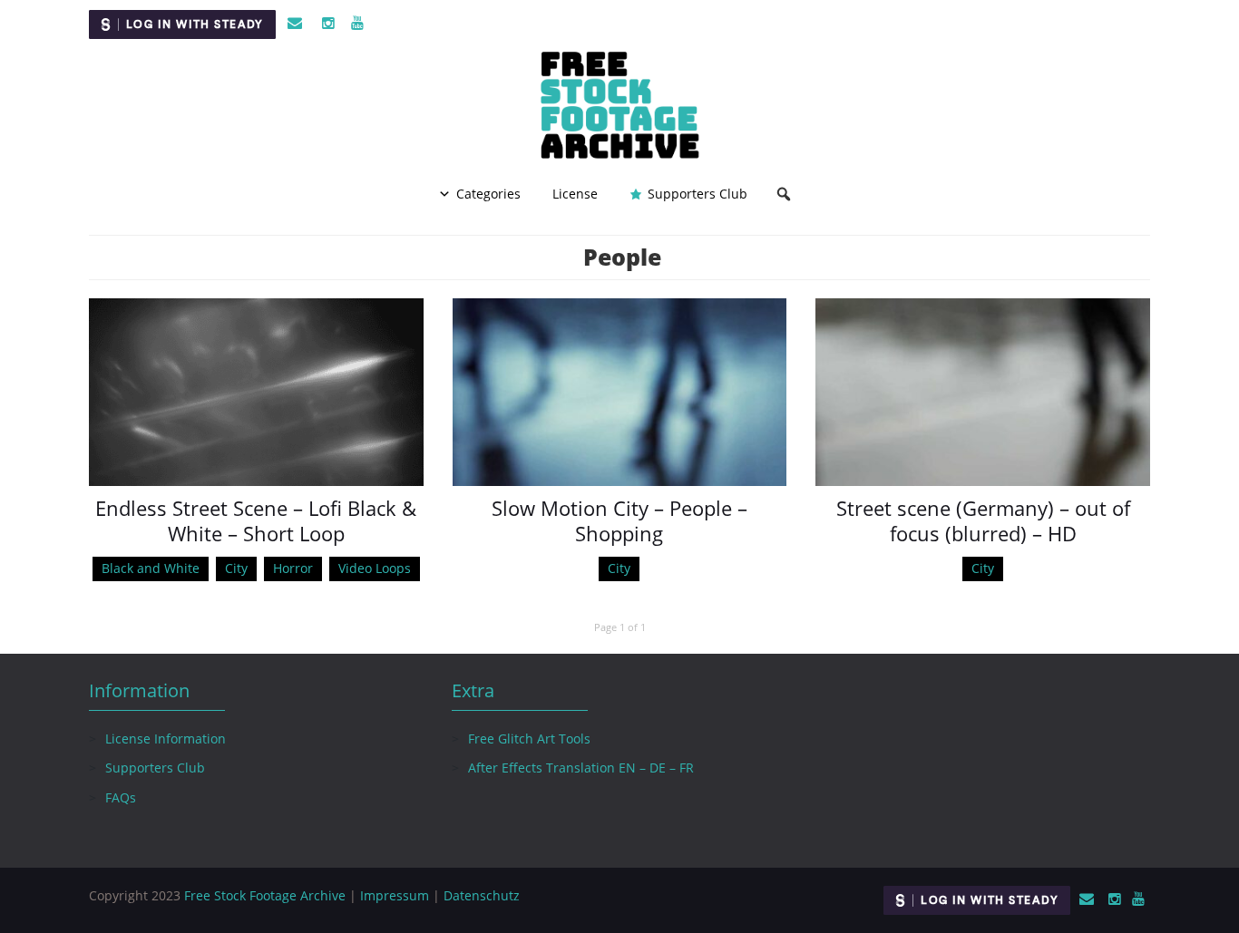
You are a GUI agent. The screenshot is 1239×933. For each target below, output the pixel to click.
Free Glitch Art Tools (529, 738)
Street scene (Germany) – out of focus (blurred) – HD (983, 520)
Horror (293, 568)
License (575, 193)
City (236, 568)
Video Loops (374, 568)
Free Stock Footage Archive (265, 895)
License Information (165, 738)
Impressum (394, 895)
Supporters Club (697, 193)
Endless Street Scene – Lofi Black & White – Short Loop (255, 520)
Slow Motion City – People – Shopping (619, 520)
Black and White (151, 568)
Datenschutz (482, 895)
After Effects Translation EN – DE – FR (581, 767)
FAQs (120, 797)
